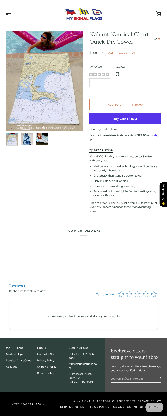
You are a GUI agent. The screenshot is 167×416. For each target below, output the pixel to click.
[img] (99, 75)
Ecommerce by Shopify (143, 406)
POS (114, 406)
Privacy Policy (45, 360)
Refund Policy (45, 373)
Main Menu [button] (14, 347)
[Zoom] (45, 81)
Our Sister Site (46, 354)
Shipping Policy (46, 366)
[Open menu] (12, 13)
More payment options (103, 129)
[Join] (157, 378)
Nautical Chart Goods (19, 360)
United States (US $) (25, 404)
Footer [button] (43, 347)
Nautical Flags (14, 354)
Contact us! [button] (78, 347)
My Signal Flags (89, 401)
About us (11, 366)
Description (103, 150)
